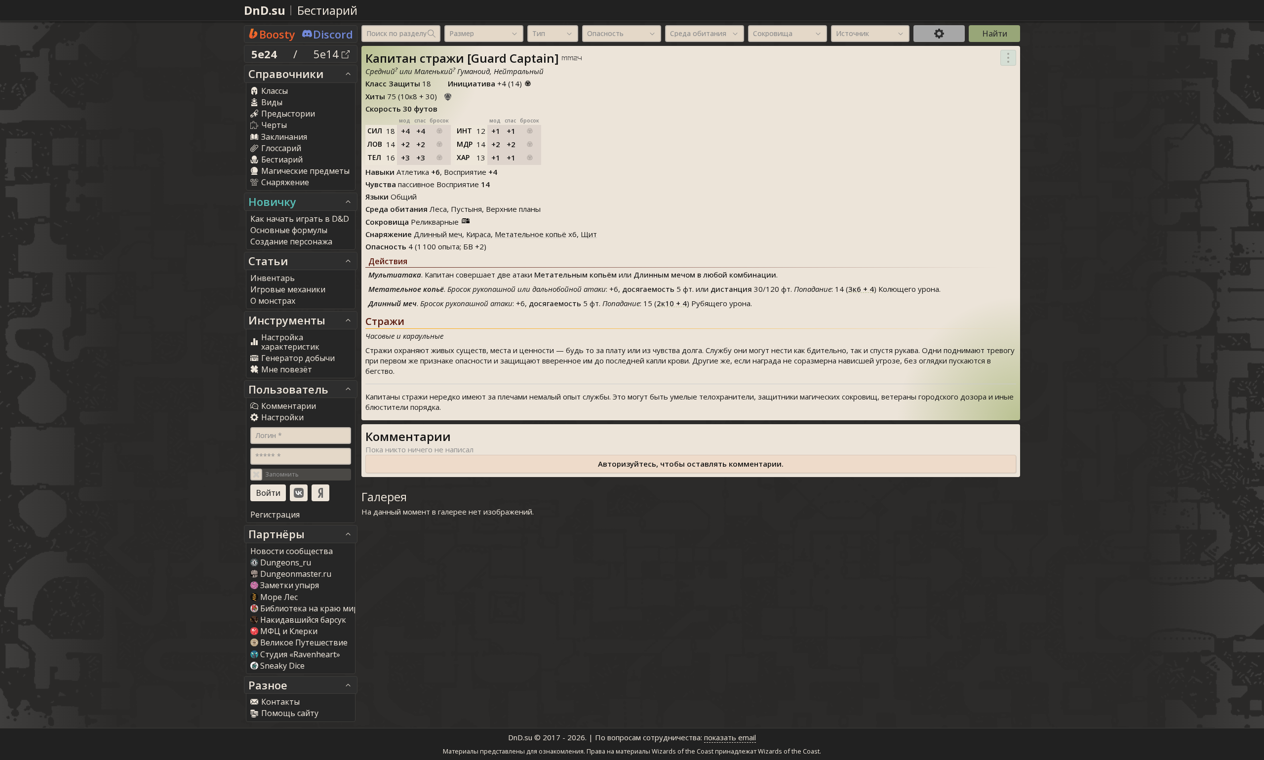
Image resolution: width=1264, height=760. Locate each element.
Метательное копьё (530, 234)
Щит (589, 234)
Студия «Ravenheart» (300, 654)
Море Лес (279, 597)
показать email (730, 737)
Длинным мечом (664, 275)
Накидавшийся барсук (303, 619)
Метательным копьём (575, 275)
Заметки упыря (289, 585)
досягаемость (648, 289)
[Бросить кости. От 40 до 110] (448, 95)
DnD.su (264, 10)
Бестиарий (327, 10)
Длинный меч (438, 234)
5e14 (328, 53)
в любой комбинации (736, 275)
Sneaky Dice (282, 665)
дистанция (731, 289)
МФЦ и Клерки (288, 631)
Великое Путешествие (304, 642)
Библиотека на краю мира (311, 608)
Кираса (478, 234)
